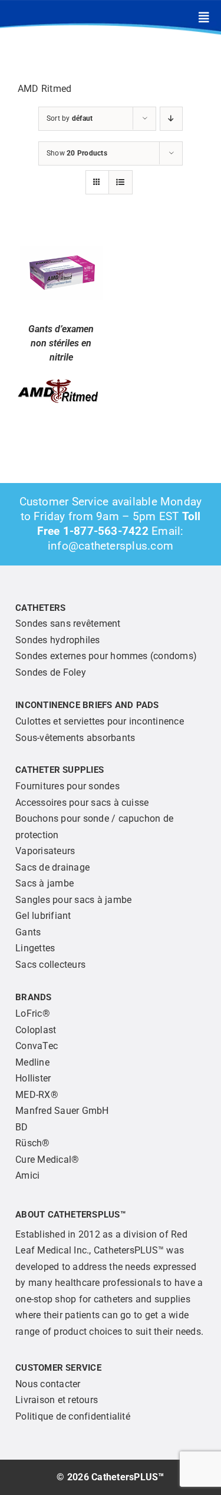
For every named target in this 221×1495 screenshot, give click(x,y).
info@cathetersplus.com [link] (110, 546)
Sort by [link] (70, 118)
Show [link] (77, 153)
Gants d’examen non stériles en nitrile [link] (61, 343)
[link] (204, 18)
